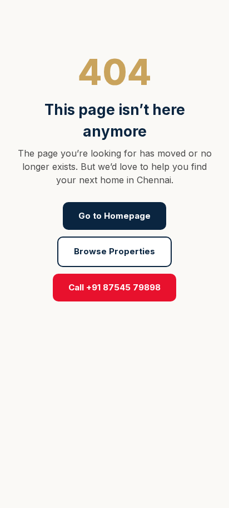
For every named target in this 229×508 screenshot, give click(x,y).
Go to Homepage (114, 215)
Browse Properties (114, 251)
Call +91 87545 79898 (114, 287)
